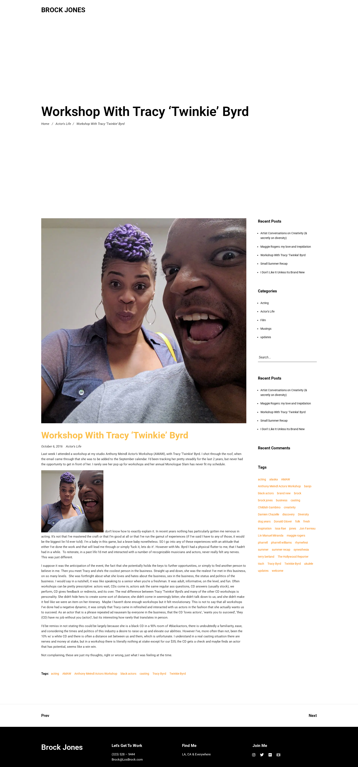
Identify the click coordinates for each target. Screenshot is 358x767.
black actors (128, 673)
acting (55, 673)
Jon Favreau (307, 528)
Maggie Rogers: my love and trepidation (285, 246)
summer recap (281, 549)
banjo (307, 486)
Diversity (303, 514)
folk (297, 521)
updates (265, 337)
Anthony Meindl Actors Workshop (95, 673)
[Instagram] (254, 755)
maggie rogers (296, 535)
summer (263, 549)
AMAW (66, 673)
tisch (261, 563)
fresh (306, 521)
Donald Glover (283, 521)
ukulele (308, 563)
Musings (265, 328)
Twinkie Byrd (177, 673)
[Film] (278, 755)
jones (292, 528)
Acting (264, 303)
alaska (273, 479)
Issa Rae (280, 528)
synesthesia (301, 549)
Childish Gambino (269, 507)
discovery (288, 514)
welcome (277, 570)
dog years (264, 521)
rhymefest (301, 542)
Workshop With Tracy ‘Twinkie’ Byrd (283, 255)
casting (144, 673)
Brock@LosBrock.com (127, 759)
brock (297, 493)
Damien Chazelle (268, 514)
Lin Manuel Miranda (270, 535)
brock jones (265, 500)
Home (45, 124)
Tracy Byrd (159, 673)
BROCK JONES (63, 10)
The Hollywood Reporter (293, 556)
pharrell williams (281, 542)
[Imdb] (270, 755)
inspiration (265, 528)
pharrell (263, 542)
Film (263, 320)
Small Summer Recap (274, 263)
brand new (284, 493)
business (281, 500)
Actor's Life (63, 124)
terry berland (266, 556)
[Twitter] (262, 755)
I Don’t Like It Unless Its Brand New (282, 272)
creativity (290, 507)
